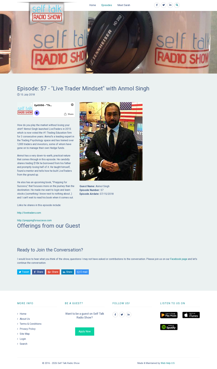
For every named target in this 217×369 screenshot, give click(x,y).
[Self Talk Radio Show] (47, 14)
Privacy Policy (28, 328)
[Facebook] (115, 314)
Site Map (25, 333)
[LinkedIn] (128, 314)
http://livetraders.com (29, 212)
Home (23, 313)
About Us (25, 318)
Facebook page (178, 259)
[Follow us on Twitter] (122, 314)
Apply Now (85, 331)
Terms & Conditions (30, 323)
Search (23, 343)
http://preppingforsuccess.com (34, 220)
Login (23, 338)
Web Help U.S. (168, 363)
